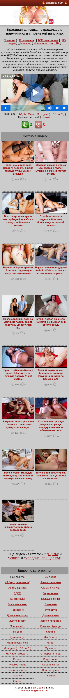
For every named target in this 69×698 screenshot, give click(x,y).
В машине (51, 604)
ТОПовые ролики (48, 40)
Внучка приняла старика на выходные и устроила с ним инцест (51, 475)
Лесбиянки (50, 637)
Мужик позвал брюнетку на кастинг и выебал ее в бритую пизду (51, 322)
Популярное (26, 40)
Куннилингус (17, 637)
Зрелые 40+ (17, 626)
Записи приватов (50, 620)
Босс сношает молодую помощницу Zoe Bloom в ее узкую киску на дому (18, 475)
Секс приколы (50, 664)
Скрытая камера (17, 670)
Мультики (50, 648)
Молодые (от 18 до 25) (50, 114)
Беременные (50, 593)
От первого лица (50, 653)
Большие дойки (50, 598)
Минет (31, 114)
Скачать (46, 117)
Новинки (10, 40)
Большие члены (17, 604)
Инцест (17, 631)
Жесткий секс (17, 620)
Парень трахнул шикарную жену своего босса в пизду (18, 527)
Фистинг (17, 681)
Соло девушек (50, 670)
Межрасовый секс (17, 642)
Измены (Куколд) (50, 626)
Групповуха (50, 609)
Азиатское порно (50, 582)
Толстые (18, 675)
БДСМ (22, 114)
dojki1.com (37, 687)
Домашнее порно (17, 615)
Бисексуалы (17, 598)
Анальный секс (17, 587)
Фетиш (51, 675)
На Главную (17, 576)
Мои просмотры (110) (46, 43)
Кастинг (50, 631)
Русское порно (17, 664)
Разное (17, 659)
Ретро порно (50, 659)
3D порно (50, 576)
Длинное (24, 43)
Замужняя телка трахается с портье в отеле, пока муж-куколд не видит (18, 424)
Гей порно (17, 609)
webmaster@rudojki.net (34, 690)
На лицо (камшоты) (17, 653)
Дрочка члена (50, 615)
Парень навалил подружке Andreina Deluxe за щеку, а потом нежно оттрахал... (51, 270)
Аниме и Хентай (50, 587)
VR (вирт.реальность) (17, 582)
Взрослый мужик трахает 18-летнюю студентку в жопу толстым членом (18, 270)
